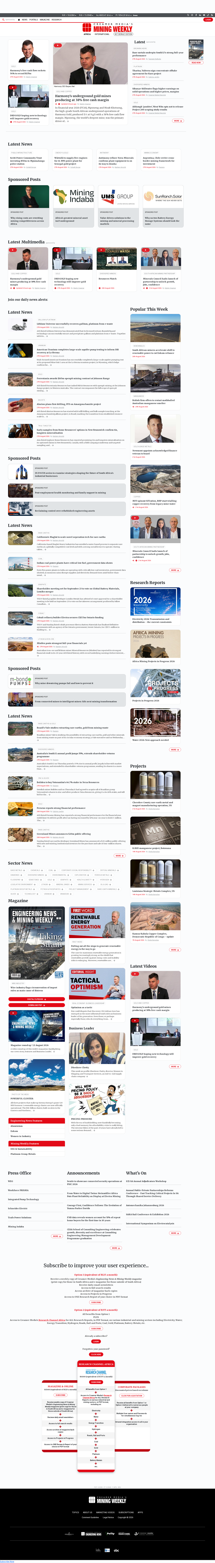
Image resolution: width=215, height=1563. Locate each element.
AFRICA (87, 34)
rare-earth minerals (107, 889)
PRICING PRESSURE (81, 1119)
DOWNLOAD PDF (35, 1005)
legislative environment (22, 884)
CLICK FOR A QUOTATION (131, 1396)
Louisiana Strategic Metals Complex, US (153, 891)
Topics (75, 1512)
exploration (81, 875)
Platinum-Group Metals (23, 1154)
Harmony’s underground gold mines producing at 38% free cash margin (83, 98)
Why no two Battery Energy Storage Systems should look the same (162, 221)
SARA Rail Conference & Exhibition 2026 (147, 1214)
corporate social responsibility (76, 870)
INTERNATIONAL (102, 34)
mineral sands (63, 884)
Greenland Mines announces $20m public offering (64, 834)
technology (30, 894)
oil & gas (104, 884)
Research (56, 20)
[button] (13, 87)
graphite (64, 880)
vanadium (65, 894)
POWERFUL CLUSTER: (22, 1098)
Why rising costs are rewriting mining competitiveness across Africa (27, 221)
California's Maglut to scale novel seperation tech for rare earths (71, 537)
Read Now (196, 63)
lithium (45, 884)
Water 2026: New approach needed (150, 740)
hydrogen (105, 880)
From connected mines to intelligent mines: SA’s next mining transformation (76, 701)
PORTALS (33, 20)
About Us (87, 1512)
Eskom (14, 1131)
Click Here (96, 1355)
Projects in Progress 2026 (145, 700)
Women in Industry (21, 1136)
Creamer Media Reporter (157, 95)
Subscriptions (126, 1512)
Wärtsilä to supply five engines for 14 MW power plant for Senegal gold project (70, 161)
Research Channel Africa (52, 1320)
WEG (10, 1181)
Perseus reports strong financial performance (61, 808)
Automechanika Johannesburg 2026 (145, 1205)
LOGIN (208, 20)
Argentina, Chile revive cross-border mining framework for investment (159, 161)
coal (51, 870)
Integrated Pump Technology (23, 1199)
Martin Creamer (31, 77)
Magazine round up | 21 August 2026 (30, 1045)
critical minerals (108, 870)
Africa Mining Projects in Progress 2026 (153, 661)
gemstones (34, 880)
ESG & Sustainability (21, 1149)
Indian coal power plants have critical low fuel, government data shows (75, 563)
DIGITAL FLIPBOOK (35, 999)
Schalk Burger (31, 167)
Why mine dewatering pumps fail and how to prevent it (64, 683)
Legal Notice (108, 1517)
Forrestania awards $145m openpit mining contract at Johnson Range (73, 378)
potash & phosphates (51, 889)
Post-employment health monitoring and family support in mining (70, 492)
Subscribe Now (7, 1561)
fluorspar (16, 880)
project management (79, 889)
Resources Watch (108, 278)
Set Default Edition (123, 34)
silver (14, 894)
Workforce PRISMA (18, 1190)
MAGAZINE (45, 20)
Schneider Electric (17, 1208)
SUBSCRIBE (60, 1395)
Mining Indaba (16, 1226)
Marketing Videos (105, 1512)
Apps (140, 1512)
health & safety (84, 880)
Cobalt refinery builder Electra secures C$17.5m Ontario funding (70, 617)
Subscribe (96, 1302)
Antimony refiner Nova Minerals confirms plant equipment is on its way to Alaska (116, 161)
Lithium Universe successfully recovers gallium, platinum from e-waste (75, 324)
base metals (17, 870)
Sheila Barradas (154, 809)
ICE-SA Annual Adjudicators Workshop (146, 1181)
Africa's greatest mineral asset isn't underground (71, 219)
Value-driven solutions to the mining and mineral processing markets (117, 221)
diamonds (15, 875)
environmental (60, 875)
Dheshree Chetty (80, 1067)
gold (50, 880)
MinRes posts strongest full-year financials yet (62, 643)
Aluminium (17, 1126)
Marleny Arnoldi (120, 167)
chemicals (36, 870)
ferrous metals (102, 875)
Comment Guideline (90, 1517)
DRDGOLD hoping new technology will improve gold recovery (70, 281)
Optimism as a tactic (81, 1007)
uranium (48, 894)
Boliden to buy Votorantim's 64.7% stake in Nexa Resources (68, 782)
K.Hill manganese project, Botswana (151, 848)
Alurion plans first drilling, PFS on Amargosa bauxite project (69, 404)
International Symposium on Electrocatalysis (150, 1223)
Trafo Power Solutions (19, 1217)
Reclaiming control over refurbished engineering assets (65, 511)
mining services (85, 884)
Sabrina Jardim (153, 77)
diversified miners (36, 875)
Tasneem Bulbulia (154, 59)
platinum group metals (22, 889)
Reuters (161, 167)
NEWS (24, 20)
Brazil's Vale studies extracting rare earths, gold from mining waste (72, 727)
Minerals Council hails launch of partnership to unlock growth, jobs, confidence (160, 281)
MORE (177, 121)
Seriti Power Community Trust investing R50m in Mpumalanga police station (27, 161)
